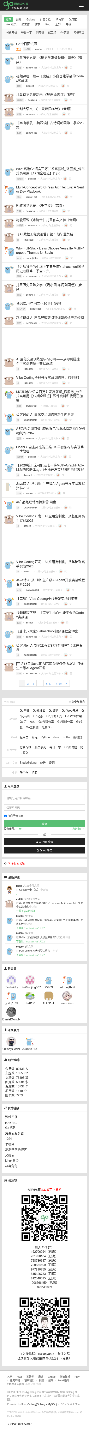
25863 (48, 987)
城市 (37, 24)
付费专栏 (45, 19)
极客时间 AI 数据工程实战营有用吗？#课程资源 (49, 647)
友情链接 (13, 1108)
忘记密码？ (78, 828)
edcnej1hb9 (31, 196)
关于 (9, 1376)
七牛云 (76, 1404)
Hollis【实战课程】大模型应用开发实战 (41, 937)
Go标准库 (39, 710)
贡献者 (30, 1376)
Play (77, 1376)
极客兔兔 (11, 1166)
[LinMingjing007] (30, 979)
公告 (43, 762)
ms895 (19, 899)
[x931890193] (30, 1041)
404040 (29, 493)
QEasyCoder (11, 1048)
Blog (47, 24)
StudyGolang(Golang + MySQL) (39, 1404)
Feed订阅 (63, 1380)
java (19, 493)
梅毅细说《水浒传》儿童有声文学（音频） (47, 219)
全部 (58, 24)
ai (18, 239)
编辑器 (77, 737)
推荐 (8, 19)
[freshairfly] (11, 979)
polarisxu (11, 1122)
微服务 (20, 178)
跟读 (19, 132)
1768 (59, 683)
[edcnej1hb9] (67, 979)
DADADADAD (30, 419)
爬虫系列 (40, 747)
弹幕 (19, 405)
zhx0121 (30, 1003)
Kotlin (66, 737)
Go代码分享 (46, 721)
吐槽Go (47, 727)
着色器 (20, 456)
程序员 (24, 737)
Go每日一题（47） (29, 889)
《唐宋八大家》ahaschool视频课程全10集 (47, 631)
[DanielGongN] (11, 1011)
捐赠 (41, 1380)
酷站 (50, 1380)
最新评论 (14, 877)
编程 (34, 737)
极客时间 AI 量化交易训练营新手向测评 (45, 414)
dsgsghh (28, 475)
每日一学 (26, 32)
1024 (8, 1138)
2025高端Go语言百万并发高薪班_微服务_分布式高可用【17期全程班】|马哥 (50, 170)
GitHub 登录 (45, 842)
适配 (19, 67)
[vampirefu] (67, 995)
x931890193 (30, 1048)
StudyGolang (28, 762)
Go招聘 (10, 1127)
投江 (19, 294)
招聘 (34, 772)
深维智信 (11, 1117)
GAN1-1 (48, 1003)
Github (51, 1376)
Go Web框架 (73, 716)
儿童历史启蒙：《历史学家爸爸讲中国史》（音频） (49, 59)
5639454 (32, 100)
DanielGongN (11, 1019)
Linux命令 (12, 1160)
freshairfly (11, 987)
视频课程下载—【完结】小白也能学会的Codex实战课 (50, 78)
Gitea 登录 (45, 850)
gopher (38, 49)
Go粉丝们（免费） (59, 1358)
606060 (20, 916)
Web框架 (11, 24)
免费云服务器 (14, 1133)
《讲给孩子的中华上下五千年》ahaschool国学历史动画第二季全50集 (50, 268)
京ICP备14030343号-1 (20, 1424)
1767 (49, 683)
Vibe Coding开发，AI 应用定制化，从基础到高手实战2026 (50, 518)
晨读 (40, 1376)
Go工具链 (32, 727)
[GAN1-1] (49, 995)
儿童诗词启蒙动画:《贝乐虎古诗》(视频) (45, 94)
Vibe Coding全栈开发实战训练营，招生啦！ (48, 377)
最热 (19, 19)
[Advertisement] (44, 151)
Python (45, 737)
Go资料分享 (65, 721)
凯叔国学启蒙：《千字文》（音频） (41, 205)
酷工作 (26, 24)
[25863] (49, 979)
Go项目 (73, 19)
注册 (19, 828)
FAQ (19, 1376)
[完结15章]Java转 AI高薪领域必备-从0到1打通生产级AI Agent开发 (50, 665)
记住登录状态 (15, 815)
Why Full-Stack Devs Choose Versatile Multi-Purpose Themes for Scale (50, 250)
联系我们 (29, 1380)
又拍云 (9, 1155)
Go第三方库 (27, 721)
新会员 (12, 968)
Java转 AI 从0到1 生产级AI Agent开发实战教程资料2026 (50, 485)
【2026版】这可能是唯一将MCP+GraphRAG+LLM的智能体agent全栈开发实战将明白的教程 (50, 467)
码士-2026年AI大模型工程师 (34, 950)
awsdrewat (31, 405)
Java (56, 737)
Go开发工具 (54, 716)
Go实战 (64, 32)
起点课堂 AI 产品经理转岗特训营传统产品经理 (50, 317)
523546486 (31, 67)
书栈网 (9, 1144)
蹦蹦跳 (20, 100)
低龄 (19, 276)
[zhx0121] (30, 995)
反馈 (52, 762)
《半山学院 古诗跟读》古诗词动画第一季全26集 (50, 124)
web (19, 258)
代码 (19, 85)
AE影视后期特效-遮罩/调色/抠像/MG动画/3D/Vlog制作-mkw (50, 430)
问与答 (60, 19)
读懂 (19, 114)
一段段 (20, 225)
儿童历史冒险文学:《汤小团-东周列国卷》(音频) (49, 286)
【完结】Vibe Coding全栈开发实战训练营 (47, 598)
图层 (19, 438)
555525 (27, 526)
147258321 (29, 239)
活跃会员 (13, 1030)
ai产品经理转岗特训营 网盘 (36, 502)
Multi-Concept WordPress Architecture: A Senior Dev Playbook (50, 189)
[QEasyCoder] (11, 1041)
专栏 (68, 24)
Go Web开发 (70, 710)
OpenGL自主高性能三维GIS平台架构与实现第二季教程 (50, 449)
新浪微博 (65, 1376)
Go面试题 (70, 747)
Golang (30, 19)
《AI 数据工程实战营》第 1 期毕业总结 (44, 234)
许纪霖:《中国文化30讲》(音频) (39, 303)
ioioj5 (19, 885)
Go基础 (24, 710)
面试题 (27, 49)
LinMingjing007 (31, 987)
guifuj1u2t (11, 1003)
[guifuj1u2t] (11, 995)
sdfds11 (30, 85)
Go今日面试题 (26, 43)
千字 (19, 211)
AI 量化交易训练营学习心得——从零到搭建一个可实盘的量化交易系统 (49, 361)
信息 (19, 323)
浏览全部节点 (77, 702)
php (19, 196)
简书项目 (78, 32)
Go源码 (53, 710)
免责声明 (15, 1380)
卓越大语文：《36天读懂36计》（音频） (44, 108)
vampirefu (67, 1003)
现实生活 (21, 308)
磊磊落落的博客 (16, 1149)
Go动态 (38, 716)
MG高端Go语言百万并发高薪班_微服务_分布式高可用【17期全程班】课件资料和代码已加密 (49, 396)
